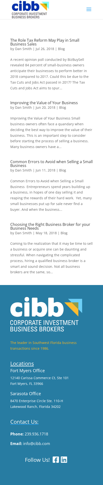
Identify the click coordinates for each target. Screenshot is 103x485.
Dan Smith (23, 48)
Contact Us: (24, 421)
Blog (61, 48)
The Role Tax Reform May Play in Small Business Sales (44, 42)
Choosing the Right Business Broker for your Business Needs (50, 226)
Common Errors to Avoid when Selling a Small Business (51, 163)
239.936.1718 (36, 434)
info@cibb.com (36, 443)
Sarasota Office (25, 393)
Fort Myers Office (27, 370)
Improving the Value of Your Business (44, 102)
